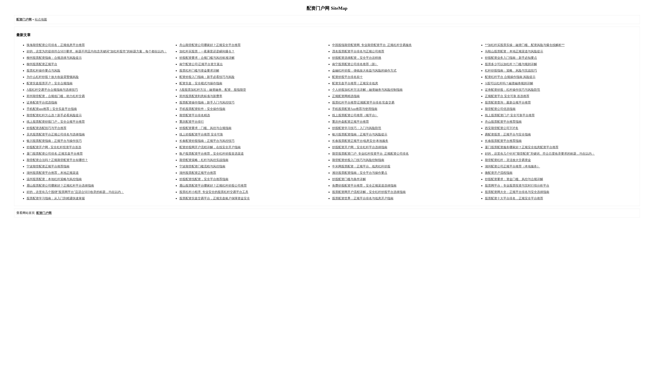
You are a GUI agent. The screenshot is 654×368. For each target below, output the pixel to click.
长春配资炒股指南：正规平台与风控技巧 (207, 141)
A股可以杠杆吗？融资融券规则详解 (509, 83)
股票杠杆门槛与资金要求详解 (199, 70)
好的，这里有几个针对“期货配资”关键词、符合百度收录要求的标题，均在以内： (540, 153)
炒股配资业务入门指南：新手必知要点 (511, 58)
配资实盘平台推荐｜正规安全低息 (355, 83)
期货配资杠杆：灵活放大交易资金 (508, 160)
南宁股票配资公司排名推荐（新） (355, 64)
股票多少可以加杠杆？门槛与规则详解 (511, 64)
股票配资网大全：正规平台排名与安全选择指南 (517, 192)
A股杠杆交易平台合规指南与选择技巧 (52, 89)
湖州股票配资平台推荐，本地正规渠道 (53, 173)
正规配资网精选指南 (346, 96)
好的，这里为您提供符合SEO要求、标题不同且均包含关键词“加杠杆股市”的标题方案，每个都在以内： (97, 51)
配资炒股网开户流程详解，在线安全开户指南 (210, 147)
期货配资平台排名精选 (194, 115)
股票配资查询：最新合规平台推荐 (508, 102)
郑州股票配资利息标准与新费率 (200, 96)
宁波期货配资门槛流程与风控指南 (202, 166)
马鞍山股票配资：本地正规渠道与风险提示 (514, 51)
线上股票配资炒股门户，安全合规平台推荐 (56, 121)
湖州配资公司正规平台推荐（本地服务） (512, 166)
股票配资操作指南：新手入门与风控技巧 (207, 102)
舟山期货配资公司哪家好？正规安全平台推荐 (210, 45)
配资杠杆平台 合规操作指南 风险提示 (510, 77)
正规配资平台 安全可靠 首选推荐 (507, 96)
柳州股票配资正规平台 (42, 64)
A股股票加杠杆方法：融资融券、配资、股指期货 (212, 89)
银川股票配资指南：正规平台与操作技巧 (54, 141)
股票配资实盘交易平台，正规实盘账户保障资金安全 (214, 198)
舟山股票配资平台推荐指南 (503, 121)
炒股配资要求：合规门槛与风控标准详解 (207, 58)
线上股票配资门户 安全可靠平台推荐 (510, 115)
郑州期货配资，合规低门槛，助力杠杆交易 (56, 96)
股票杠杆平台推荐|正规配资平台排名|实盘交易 (363, 102)
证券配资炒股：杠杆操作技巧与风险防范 (512, 89)
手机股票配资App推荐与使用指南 (354, 109)
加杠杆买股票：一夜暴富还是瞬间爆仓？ (207, 51)
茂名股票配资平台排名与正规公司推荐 (358, 51)
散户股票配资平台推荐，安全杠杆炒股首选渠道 (211, 153)
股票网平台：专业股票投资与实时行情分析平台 (517, 185)
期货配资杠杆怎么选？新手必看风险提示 (54, 115)
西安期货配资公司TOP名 (501, 128)
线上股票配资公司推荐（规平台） (355, 115)
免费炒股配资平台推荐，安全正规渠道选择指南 (364, 185)
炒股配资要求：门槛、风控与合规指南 (205, 128)
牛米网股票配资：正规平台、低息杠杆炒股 (361, 166)
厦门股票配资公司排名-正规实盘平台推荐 (55, 153)
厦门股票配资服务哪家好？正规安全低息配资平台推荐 (521, 147)
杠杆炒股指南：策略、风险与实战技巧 (511, 70)
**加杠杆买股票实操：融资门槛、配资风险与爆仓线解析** (525, 45)
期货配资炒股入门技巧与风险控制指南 (358, 160)
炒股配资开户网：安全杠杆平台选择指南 (359, 147)
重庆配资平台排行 (191, 121)
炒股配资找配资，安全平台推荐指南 (203, 179)
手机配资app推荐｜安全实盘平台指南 (52, 109)
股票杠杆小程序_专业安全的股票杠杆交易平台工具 (213, 192)
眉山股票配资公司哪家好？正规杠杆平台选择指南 (60, 185)
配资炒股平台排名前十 (347, 77)
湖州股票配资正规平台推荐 (197, 173)
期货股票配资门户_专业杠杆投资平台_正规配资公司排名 (370, 153)
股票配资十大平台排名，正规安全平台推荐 (514, 198)
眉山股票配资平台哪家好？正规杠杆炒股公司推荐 (213, 185)
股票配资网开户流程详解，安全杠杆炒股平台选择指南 (369, 192)
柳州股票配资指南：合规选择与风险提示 (54, 58)
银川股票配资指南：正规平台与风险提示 (359, 134)
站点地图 (41, 19)
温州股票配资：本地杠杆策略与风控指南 (54, 179)
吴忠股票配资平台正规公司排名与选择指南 (56, 134)
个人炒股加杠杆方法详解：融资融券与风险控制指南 (367, 89)
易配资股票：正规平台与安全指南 (508, 134)
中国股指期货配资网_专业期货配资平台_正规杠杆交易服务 (372, 45)
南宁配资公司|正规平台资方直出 (201, 64)
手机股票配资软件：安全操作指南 (202, 109)
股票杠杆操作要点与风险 (43, 70)
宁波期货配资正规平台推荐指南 (48, 166)
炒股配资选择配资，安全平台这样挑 (356, 58)
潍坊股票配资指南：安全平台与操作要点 (359, 173)
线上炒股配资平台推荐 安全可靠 (201, 134)
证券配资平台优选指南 (42, 102)
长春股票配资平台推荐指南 (503, 141)
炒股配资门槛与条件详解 (349, 179)
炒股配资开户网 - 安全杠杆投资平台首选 (54, 147)
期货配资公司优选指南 (500, 109)
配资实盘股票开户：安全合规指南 (50, 83)
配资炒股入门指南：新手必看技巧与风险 (207, 77)
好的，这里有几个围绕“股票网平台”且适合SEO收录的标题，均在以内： (75, 192)
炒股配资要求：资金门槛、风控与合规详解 (514, 179)
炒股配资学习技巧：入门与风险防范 (356, 128)
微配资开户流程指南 (498, 173)
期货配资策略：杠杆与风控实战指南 (203, 160)
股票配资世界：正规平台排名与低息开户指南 (362, 198)
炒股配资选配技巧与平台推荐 (46, 128)
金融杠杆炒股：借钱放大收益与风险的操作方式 (364, 70)
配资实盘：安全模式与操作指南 (200, 83)
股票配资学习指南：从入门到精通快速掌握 (56, 198)
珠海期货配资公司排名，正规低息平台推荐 (56, 45)
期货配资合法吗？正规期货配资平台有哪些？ (57, 160)
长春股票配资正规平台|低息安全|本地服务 (360, 141)
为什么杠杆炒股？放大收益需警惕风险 (53, 77)
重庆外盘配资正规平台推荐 (350, 121)
